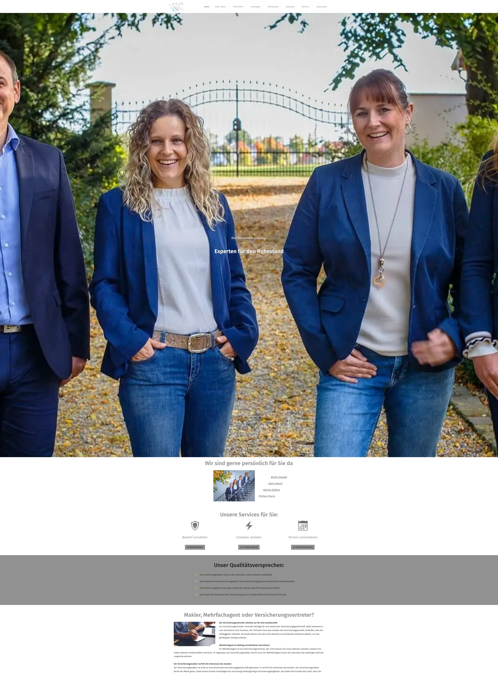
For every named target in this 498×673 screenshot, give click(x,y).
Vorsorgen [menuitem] (255, 6)
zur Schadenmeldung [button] (249, 547)
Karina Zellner (271, 489)
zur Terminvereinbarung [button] (303, 547)
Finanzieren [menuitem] (273, 6)
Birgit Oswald (279, 477)
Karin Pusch (275, 483)
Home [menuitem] (206, 6)
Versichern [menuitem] (238, 6)
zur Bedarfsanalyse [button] (195, 547)
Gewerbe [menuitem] (290, 6)
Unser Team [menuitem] (220, 6)
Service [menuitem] (305, 6)
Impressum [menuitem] (321, 6)
